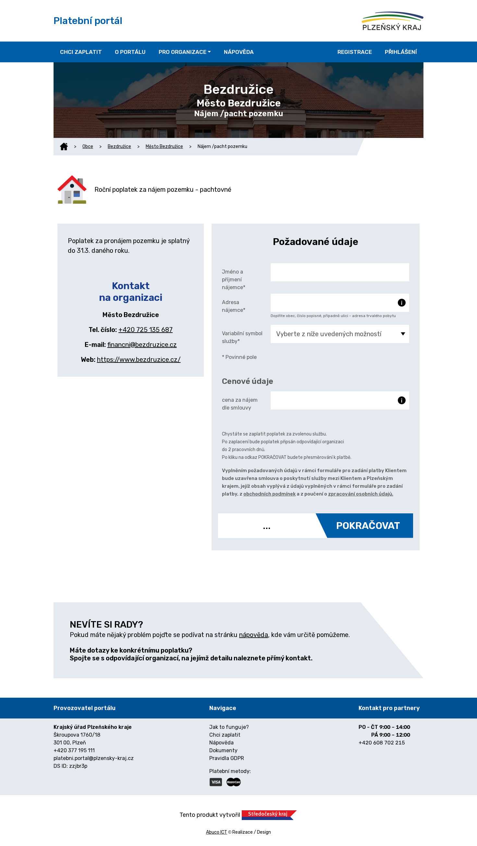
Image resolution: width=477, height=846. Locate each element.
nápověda (253, 635)
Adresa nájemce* (233, 306)
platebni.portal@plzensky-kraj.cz (94, 758)
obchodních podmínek (269, 494)
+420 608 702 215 (382, 743)
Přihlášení (401, 52)
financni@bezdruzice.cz (142, 345)
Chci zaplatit (81, 52)
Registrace (354, 52)
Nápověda (239, 52)
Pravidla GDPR (226, 758)
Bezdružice (119, 146)
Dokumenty (223, 750)
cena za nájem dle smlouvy (240, 404)
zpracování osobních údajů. (360, 494)
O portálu (130, 52)
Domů (64, 147)
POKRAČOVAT (368, 526)
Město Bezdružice (164, 146)
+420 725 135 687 (145, 330)
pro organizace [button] (182, 52)
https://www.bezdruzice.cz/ (139, 359)
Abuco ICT (216, 832)
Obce (87, 146)
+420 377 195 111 (74, 750)
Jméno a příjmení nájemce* (233, 279)
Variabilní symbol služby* (242, 337)
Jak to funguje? (229, 727)
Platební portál (88, 21)
